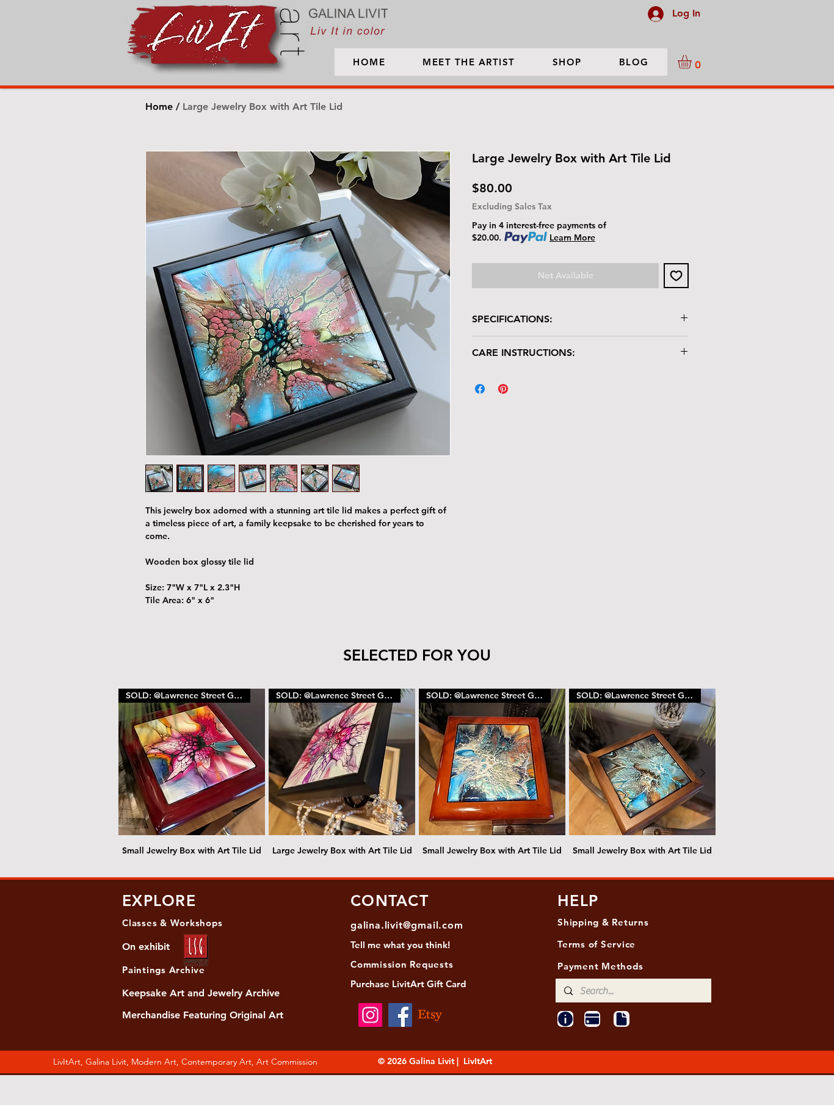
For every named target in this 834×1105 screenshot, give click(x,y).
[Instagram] (370, 1015)
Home (159, 106)
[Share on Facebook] (480, 389)
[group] (417, 773)
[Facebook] (400, 1015)
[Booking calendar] (592, 1019)
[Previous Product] (131, 773)
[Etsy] (430, 1015)
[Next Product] (702, 773)
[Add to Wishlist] (676, 275)
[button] (693, 62)
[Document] (621, 1019)
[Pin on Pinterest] (503, 389)
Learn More (572, 237)
